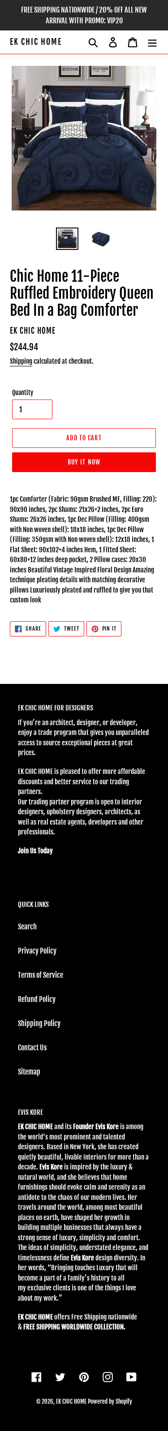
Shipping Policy (39, 1023)
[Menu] (152, 42)
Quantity (22, 392)
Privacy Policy (37, 950)
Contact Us (32, 1047)
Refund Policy (37, 999)
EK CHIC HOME (36, 42)
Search (27, 926)
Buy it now (84, 462)
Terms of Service (40, 975)
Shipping (21, 361)
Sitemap (29, 1071)
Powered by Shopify (110, 1401)
